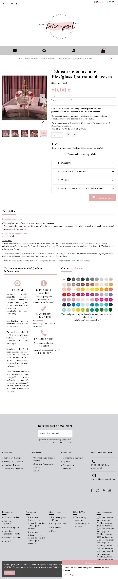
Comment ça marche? (73, 458)
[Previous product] (112, 58)
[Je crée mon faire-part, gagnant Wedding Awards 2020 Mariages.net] (106, 544)
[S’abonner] (69, 433)
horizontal (98, 148)
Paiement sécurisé (12, 538)
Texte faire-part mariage (82, 525)
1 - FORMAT (62, 163)
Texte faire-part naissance (82, 519)
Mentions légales (11, 528)
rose (69, 148)
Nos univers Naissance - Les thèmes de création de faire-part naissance (36, 538)
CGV (55, 568)
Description (9, 211)
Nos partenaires (58, 524)
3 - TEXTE (61, 180)
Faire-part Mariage (12, 458)
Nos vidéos (56, 528)
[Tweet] (56, 144)
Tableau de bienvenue (82, 148)
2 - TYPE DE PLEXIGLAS (70, 171)
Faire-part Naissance (13, 462)
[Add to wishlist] (68, 134)
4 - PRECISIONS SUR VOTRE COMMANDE (78, 189)
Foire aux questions (8, 522)
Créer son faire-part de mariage (44, 465)
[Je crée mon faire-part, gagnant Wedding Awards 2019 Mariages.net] (106, 555)
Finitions (67, 469)
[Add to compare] (74, 134)
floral (54, 148)
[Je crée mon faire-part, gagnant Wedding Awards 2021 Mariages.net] (106, 533)
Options (66, 462)
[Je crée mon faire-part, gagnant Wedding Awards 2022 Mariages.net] (106, 522)
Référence (56, 83)
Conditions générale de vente (12, 532)
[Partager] (52, 144)
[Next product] (113, 58)
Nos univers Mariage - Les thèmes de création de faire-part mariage (36, 523)
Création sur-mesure (13, 469)
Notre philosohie (11, 518)
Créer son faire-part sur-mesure (44, 459)
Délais (36, 471)
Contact (7, 541)
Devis (53, 531)
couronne (62, 148)
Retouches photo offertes (58, 519)
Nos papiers (68, 465)
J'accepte (10, 573)
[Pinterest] (59, 144)
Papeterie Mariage (12, 465)
